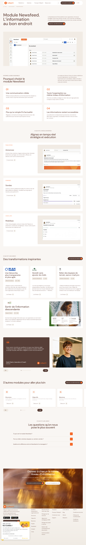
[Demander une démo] (68, 2)
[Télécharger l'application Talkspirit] (11, 518)
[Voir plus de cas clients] (75, 258)
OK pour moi (25, 538)
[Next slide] (45, 370)
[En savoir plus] (11, 160)
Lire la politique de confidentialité (8, 533)
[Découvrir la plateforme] (52, 483)
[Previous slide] (5, 370)
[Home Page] (9, 3)
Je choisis (15, 538)
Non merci (6, 538)
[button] (22, 3)
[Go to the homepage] (8, 506)
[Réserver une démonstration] (56, 23)
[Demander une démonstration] (35, 483)
